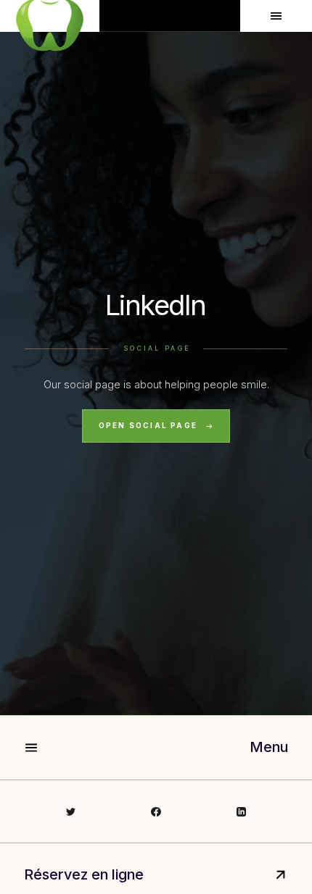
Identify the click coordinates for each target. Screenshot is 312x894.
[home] (49, 16)
